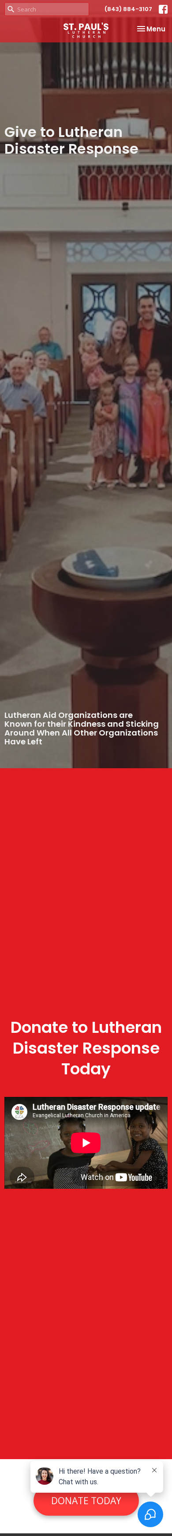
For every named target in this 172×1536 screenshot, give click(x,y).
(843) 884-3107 (128, 9)
